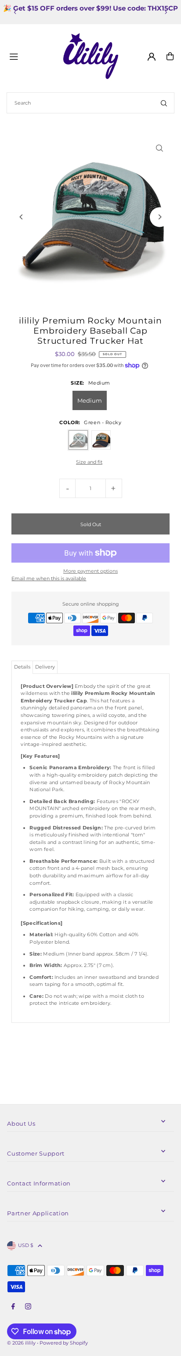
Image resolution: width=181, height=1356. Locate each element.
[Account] (152, 57)
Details (22, 667)
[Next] (165, 12)
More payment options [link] (90, 571)
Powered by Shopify (64, 1343)
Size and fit (89, 462)
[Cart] (170, 56)
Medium (89, 400)
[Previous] (15, 12)
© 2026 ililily (21, 1343)
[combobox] (90, 102)
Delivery (45, 667)
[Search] (163, 102)
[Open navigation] (32, 55)
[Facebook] (13, 1306)
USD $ (25, 1245)
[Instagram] (28, 1306)
